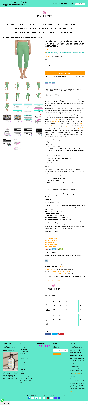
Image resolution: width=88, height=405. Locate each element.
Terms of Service (23, 355)
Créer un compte (64, 3)
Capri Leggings (55, 121)
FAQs (57, 95)
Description (49, 95)
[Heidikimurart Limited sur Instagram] (43, 346)
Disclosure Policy (23, 356)
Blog (42, 32)
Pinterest (60, 273)
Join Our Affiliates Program (26, 376)
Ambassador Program (25, 367)
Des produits (23, 347)
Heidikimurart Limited (38, 395)
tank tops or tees (69, 127)
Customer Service (24, 358)
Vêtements (20, 28)
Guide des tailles (23, 349)
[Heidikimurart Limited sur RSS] (49, 346)
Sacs (32, 28)
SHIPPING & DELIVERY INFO (52, 280)
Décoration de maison (26, 32)
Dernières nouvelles (7, 343)
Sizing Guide (22, 364)
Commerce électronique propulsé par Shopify (54, 395)
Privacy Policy (80, 372)
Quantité (47, 65)
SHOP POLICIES (49, 269)
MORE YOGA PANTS (50, 246)
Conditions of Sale (24, 353)
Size (46, 59)
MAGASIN (11, 24)
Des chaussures (63, 28)
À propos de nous (24, 351)
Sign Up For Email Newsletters (26, 378)
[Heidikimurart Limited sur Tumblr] (45, 346)
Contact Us (67, 32)
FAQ (21, 360)
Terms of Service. (76, 373)
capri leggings (56, 119)
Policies (53, 32)
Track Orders (23, 369)
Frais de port (48, 56)
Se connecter (56, 3)
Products (22, 373)
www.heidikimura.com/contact (65, 266)
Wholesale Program (24, 366)
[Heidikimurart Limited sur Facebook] (39, 346)
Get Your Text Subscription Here (27, 380)
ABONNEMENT (48, 24)
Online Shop (53, 271)
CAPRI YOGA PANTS (50, 237)
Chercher (22, 346)
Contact (21, 371)
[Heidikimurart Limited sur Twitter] (37, 346)
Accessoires (45, 28)
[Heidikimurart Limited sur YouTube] (47, 346)
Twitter (65, 273)
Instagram (54, 273)
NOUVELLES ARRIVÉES (29, 24)
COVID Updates (23, 362)
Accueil (4, 37)
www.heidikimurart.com (63, 271)
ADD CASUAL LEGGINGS (51, 244)
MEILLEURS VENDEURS (68, 24)
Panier (72, 3)
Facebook (47, 273)
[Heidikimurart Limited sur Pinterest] (41, 346)
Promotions (22, 375)
